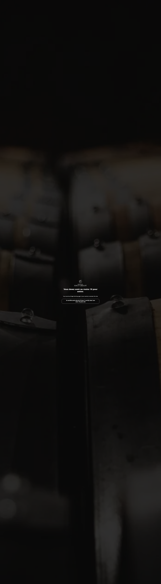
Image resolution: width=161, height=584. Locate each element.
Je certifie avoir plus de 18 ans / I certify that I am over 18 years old (80, 301)
